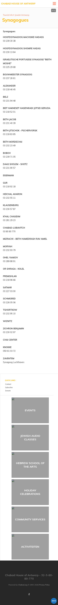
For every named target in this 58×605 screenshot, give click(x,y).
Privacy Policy (44, 585)
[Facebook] (29, 594)
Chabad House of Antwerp (18, 3)
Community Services (30, 519)
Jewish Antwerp (22, 15)
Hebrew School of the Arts (30, 464)
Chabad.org (22, 585)
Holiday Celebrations (30, 492)
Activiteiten (30, 546)
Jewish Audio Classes (30, 437)
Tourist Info (8, 15)
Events (30, 410)
